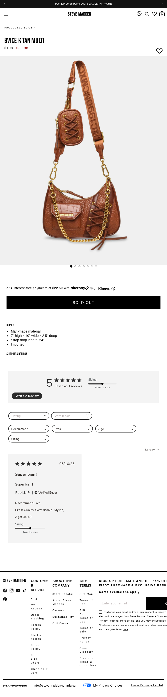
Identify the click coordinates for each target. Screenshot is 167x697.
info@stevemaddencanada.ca (54, 685)
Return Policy (36, 626)
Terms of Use (86, 602)
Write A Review (27, 396)
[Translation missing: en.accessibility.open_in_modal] (83, 160)
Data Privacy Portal (147, 684)
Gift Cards (60, 623)
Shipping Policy (38, 646)
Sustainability (63, 617)
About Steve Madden (61, 602)
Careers (58, 610)
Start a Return (36, 636)
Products (12, 27)
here (125, 629)
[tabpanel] (83, 160)
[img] (5, 590)
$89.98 (22, 48)
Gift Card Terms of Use (86, 615)
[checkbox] (71, 416)
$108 (8, 48)
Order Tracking (37, 616)
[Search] (146, 14)
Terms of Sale (86, 629)
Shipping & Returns (17, 353)
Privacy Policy (85, 639)
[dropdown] (28, 416)
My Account (37, 606)
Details (10, 324)
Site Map (86, 594)
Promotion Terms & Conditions (88, 661)
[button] (6, 14)
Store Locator (63, 594)
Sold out (84, 302)
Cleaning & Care (39, 670)
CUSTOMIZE (108, 685)
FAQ (34, 598)
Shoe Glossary (86, 650)
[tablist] (83, 266)
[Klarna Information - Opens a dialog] (104, 288)
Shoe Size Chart (35, 658)
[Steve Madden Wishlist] (154, 14)
